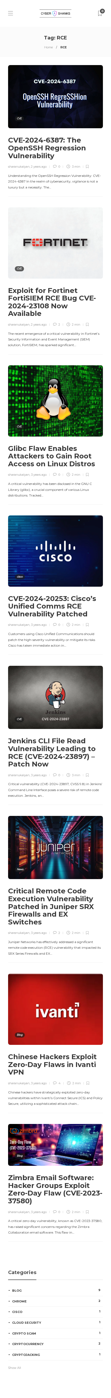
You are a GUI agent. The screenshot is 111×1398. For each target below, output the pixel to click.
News (20, 869)
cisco (20, 576)
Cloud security (56, 1322)
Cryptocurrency (56, 1344)
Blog (20, 1034)
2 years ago (39, 166)
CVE (19, 118)
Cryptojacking (56, 1354)
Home (48, 47)
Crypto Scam (56, 1333)
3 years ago (39, 475)
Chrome (56, 1301)
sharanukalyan (19, 166)
